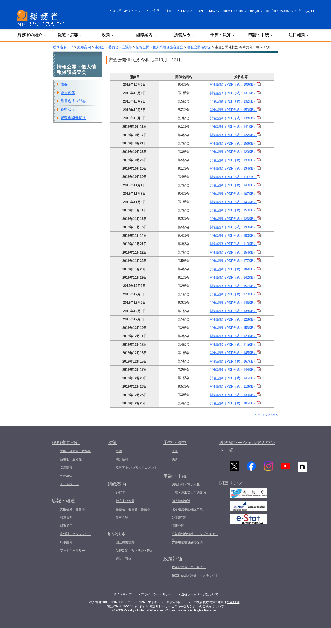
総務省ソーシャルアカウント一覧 (247, 446)
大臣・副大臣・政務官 (75, 451)
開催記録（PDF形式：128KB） (233, 319)
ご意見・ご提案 (161, 11)
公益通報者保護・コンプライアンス (195, 537)
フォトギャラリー (72, 550)
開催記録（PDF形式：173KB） (233, 294)
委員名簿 (68, 93)
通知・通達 (123, 559)
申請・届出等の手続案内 (189, 492)
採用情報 (66, 467)
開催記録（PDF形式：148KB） (233, 185)
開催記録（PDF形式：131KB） (233, 93)
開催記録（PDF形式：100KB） (233, 236)
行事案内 (66, 542)
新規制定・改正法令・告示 (134, 550)
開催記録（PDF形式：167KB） (233, 361)
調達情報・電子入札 (186, 484)
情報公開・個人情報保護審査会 (159, 47)
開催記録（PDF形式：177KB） (233, 261)
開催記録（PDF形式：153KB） (233, 328)
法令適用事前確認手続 (187, 509)
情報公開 (178, 526)
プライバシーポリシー (156, 594)
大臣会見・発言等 (72, 509)
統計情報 (122, 459)
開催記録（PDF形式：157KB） (233, 286)
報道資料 (66, 517)
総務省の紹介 (30, 35)
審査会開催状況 (199, 47)
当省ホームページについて (199, 594)
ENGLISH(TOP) (192, 11)
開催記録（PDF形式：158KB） (233, 210)
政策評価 (172, 558)
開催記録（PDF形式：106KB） (233, 403)
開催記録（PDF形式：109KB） (233, 85)
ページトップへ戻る (266, 414)
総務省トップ (63, 47)
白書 (119, 451)
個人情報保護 (181, 501)
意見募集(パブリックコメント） (138, 467)
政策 (106, 35)
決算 (175, 459)
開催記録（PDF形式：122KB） (233, 135)
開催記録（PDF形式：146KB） (233, 303)
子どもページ (69, 484)
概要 (64, 84)
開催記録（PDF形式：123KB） (233, 219)
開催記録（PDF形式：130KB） (233, 395)
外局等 (120, 492)
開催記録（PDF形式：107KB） (233, 194)
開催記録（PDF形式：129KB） (233, 152)
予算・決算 (220, 35)
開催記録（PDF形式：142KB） (233, 277)
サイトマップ (122, 594)
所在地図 (233, 602)
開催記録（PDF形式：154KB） (233, 252)
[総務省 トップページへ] (41, 18)
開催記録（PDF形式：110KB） (233, 244)
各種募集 (66, 476)
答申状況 (68, 109)
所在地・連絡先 (71, 459)
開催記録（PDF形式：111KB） (233, 177)
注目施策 (297, 35)
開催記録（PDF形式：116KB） (233, 386)
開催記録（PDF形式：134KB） (233, 168)
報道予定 (66, 526)
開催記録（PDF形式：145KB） (233, 202)
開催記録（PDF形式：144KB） (233, 370)
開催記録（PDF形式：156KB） (233, 143)
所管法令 (182, 35)
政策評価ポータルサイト (189, 567)
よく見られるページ (127, 11)
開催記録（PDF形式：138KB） (233, 118)
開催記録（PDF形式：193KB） (233, 227)
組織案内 (144, 35)
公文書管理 (179, 517)
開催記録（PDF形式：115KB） (233, 345)
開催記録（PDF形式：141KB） (233, 127)
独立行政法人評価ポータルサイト (195, 575)
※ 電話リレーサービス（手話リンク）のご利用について (185, 606)
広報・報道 (63, 500)
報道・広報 (68, 35)
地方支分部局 (125, 501)
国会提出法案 (125, 542)
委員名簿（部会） (75, 101)
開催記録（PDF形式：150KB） (233, 110)
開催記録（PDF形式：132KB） (233, 101)
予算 (175, 451)
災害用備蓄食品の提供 (187, 542)
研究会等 (122, 517)
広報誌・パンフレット (75, 534)
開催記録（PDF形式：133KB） (233, 160)
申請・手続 (258, 35)
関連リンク (231, 482)
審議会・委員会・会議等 (113, 47)
